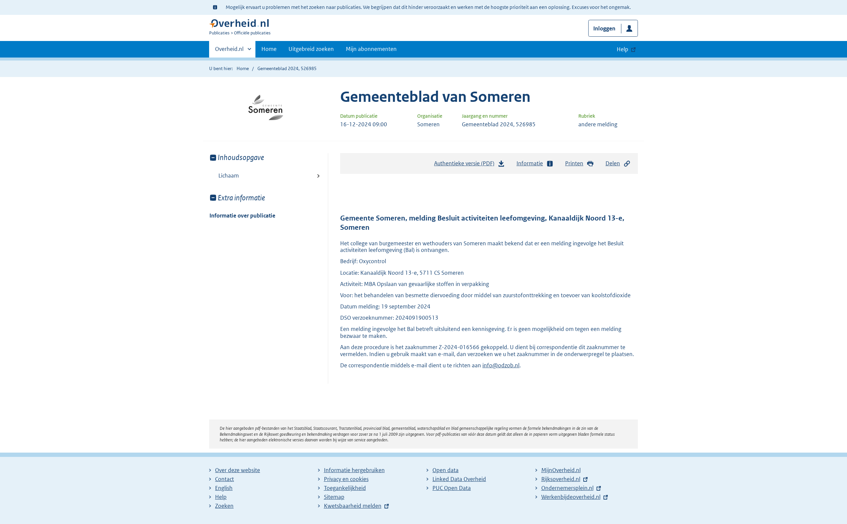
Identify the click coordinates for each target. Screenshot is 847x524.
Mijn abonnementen (371, 49)
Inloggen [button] (604, 28)
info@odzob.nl (500, 365)
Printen (574, 163)
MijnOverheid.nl (561, 470)
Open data (445, 470)
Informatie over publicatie (242, 215)
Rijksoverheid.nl (560, 479)
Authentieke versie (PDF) (466, 165)
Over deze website (237, 470)
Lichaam (228, 175)
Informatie (529, 163)
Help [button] (622, 49)
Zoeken (224, 505)
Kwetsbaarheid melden (352, 505)
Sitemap (334, 497)
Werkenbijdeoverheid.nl (571, 497)
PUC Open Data (451, 488)
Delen (612, 163)
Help (221, 497)
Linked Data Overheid (459, 479)
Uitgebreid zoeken (311, 49)
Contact (224, 479)
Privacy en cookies (346, 479)
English (224, 488)
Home (269, 49)
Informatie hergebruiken (354, 470)
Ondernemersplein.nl (567, 488)
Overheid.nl (229, 51)
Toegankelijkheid (345, 488)
